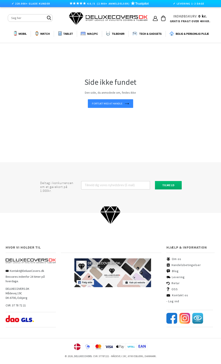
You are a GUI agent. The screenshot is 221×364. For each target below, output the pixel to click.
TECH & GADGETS (150, 33)
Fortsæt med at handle (107, 103)
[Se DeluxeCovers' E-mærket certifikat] (197, 323)
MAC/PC (92, 33)
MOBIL (23, 34)
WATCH (45, 33)
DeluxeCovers (83, 356)
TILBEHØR (118, 33)
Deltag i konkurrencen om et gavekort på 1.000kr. (56, 186)
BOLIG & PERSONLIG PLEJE (192, 33)
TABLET (68, 33)
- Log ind (172, 301)
